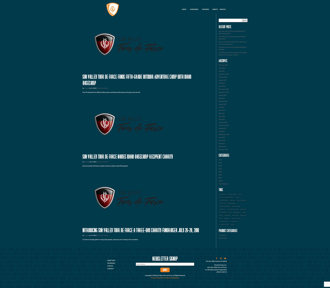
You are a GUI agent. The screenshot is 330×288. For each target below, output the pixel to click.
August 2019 (223, 128)
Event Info (111, 260)
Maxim (244, 212)
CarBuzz (237, 197)
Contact (223, 9)
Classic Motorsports (241, 200)
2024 (220, 178)
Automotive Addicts (232, 194)
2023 (220, 175)
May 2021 (222, 113)
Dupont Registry (231, 203)
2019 (220, 162)
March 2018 (222, 146)
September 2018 (224, 134)
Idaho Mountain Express (233, 209)
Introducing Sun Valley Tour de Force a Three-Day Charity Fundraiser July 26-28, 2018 (140, 230)
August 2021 (223, 104)
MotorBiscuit (228, 215)
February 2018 (223, 149)
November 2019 (224, 125)
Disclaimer (175, 278)
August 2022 (223, 95)
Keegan (86, 88)
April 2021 (222, 116)
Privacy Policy (155, 278)
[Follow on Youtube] (225, 258)
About (184, 9)
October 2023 (223, 77)
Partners (205, 9)
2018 (98, 88)
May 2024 (222, 71)
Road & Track (235, 215)
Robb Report (243, 215)
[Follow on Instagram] (221, 258)
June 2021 (222, 110)
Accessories (222, 235)
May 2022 (222, 98)
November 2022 (224, 92)
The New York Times (236, 218)
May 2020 (222, 119)
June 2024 (222, 68)
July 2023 (222, 83)
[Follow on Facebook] (216, 258)
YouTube (232, 224)
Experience (194, 9)
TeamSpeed (227, 218)
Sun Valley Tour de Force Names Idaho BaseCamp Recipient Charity (127, 156)
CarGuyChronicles (223, 200)
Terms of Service (166, 278)
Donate (215, 9)
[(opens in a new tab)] (142, 45)
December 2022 (224, 89)
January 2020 (223, 122)
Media (221, 181)
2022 (220, 172)
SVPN (220, 218)
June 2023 (222, 86)
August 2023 (223, 80)
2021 (220, 168)
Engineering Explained (224, 206)
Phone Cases (223, 238)
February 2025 (223, 65)
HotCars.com (222, 209)
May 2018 (222, 143)
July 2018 (222, 137)
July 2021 (222, 107)
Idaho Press (243, 209)
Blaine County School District (226, 197)
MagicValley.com (237, 212)
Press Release (104, 88)
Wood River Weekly (224, 224)
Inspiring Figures (223, 212)
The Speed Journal (223, 221)
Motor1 (221, 215)
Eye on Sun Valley (236, 206)
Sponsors (111, 263)
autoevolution (222, 194)
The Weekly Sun (234, 221)
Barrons (240, 194)
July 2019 (222, 131)
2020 (220, 165)
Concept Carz (222, 203)
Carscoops (232, 200)
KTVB (230, 212)
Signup (165, 270)
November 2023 (224, 74)
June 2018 (222, 140)
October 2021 (223, 101)
